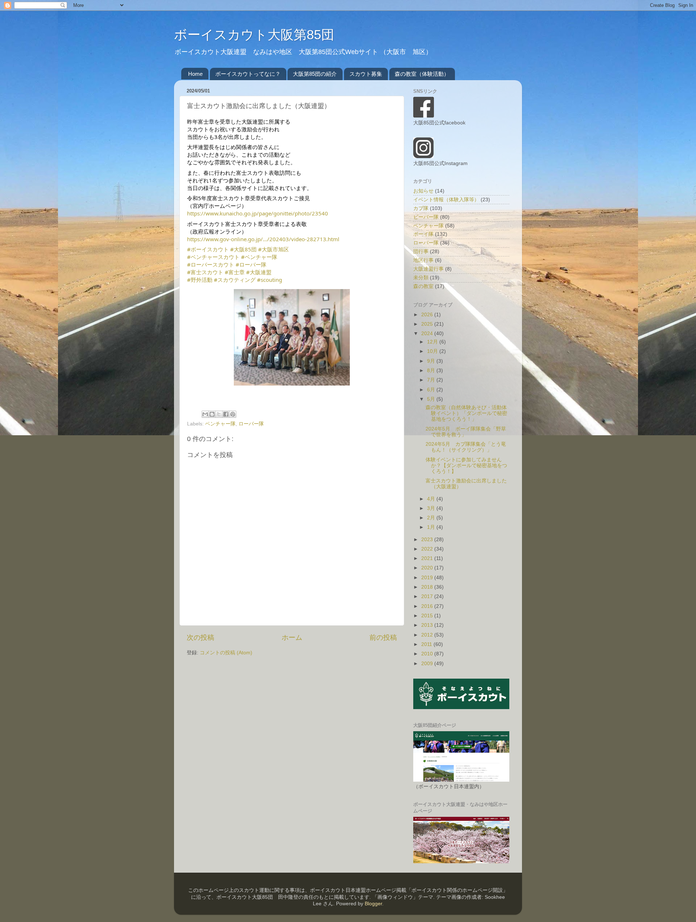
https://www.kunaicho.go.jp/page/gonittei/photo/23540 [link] (257, 213)
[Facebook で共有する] (225, 414)
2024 (427, 333)
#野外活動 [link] (199, 279)
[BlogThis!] (212, 414)
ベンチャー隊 (220, 424)
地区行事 (423, 260)
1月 (431, 527)
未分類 (420, 277)
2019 (427, 577)
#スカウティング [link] (235, 279)
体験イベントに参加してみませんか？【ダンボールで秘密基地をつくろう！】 (466, 465)
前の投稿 (383, 637)
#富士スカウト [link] (205, 272)
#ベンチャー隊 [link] (259, 256)
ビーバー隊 (426, 217)
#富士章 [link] (235, 272)
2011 (427, 644)
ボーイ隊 (423, 234)
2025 (427, 324)
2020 (427, 568)
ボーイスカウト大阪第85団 (254, 34)
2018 (427, 587)
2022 (427, 549)
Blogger (373, 903)
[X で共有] (219, 414)
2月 (431, 517)
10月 (433, 351)
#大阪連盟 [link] (259, 272)
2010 (427, 653)
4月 (431, 499)
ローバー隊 (251, 424)
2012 (427, 635)
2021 (427, 558)
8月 (431, 370)
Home (195, 74)
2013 (427, 625)
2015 (427, 615)
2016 (427, 606)
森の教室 (423, 286)
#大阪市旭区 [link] (273, 249)
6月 (431, 389)
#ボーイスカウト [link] (208, 249)
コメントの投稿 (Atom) (226, 652)
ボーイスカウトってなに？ (248, 74)
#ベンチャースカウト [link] (213, 256)
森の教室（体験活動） (422, 74)
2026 (427, 314)
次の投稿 (200, 637)
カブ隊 (420, 208)
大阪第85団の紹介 (315, 74)
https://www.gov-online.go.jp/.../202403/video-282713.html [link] (263, 239)
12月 (433, 342)
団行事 (420, 251)
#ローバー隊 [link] (251, 264)
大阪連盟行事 (428, 269)
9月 (431, 361)
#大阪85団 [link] (243, 249)
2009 (427, 663)
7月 (431, 380)
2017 (427, 596)
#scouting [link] (269, 279)
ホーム (292, 637)
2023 (427, 539)
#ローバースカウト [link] (210, 264)
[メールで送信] (205, 414)
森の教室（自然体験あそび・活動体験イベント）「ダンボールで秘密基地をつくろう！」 (466, 413)
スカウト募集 (365, 74)
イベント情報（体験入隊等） (446, 199)
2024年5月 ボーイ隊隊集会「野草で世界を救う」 (466, 431)
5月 (431, 399)
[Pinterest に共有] (232, 414)
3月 (431, 508)
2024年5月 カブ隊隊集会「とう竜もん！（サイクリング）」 (466, 447)
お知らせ (423, 191)
